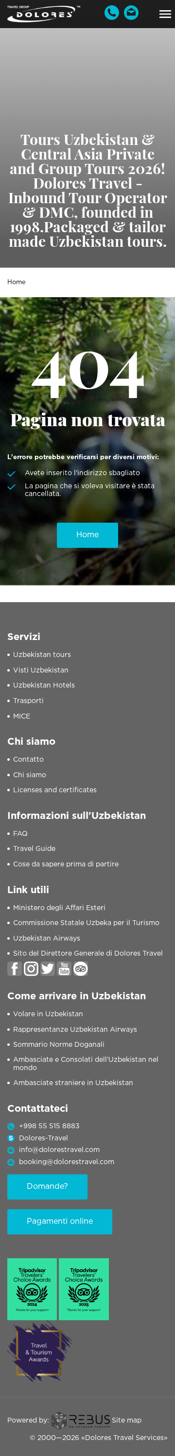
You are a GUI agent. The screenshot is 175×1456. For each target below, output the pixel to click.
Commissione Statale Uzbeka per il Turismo (86, 923)
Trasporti (28, 701)
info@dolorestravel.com (59, 1150)
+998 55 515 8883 (49, 1126)
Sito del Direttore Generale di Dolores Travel (88, 954)
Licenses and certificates (55, 790)
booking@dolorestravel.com (66, 1162)
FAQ (20, 834)
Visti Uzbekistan (41, 670)
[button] (165, 14)
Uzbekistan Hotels (44, 685)
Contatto (28, 760)
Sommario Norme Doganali (59, 1045)
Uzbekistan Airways (46, 939)
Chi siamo (29, 775)
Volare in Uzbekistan (48, 1014)
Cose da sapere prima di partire (66, 864)
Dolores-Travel (43, 1138)
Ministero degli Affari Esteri (59, 908)
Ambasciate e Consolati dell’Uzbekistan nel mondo (85, 1064)
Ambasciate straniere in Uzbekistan (73, 1083)
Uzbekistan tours (42, 655)
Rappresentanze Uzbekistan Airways (75, 1030)
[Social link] (14, 969)
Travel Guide (34, 849)
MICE (21, 717)
